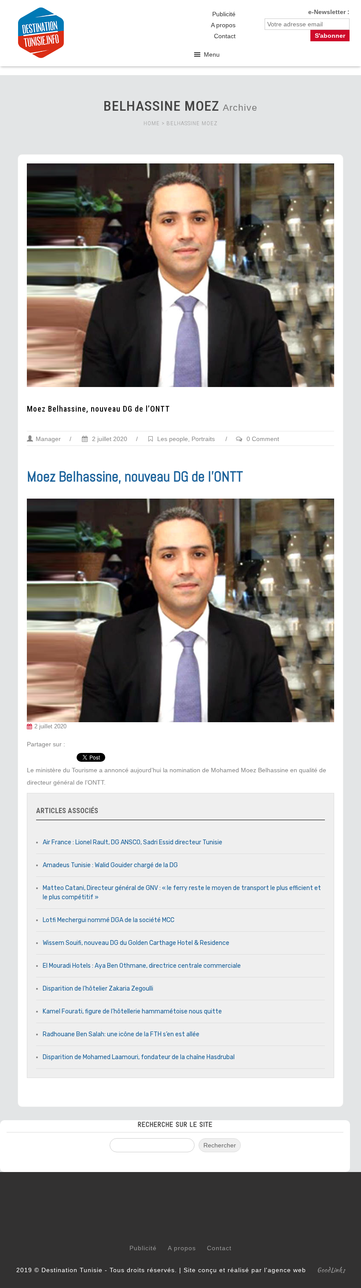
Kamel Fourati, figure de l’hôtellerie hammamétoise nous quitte (132, 1011)
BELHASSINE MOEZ (191, 123)
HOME (152, 123)
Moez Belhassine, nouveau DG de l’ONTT (98, 409)
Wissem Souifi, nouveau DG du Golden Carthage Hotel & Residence (136, 943)
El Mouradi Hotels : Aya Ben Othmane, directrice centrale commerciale (142, 966)
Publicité (224, 14)
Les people (172, 438)
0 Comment (263, 438)
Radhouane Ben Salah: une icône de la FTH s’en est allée (121, 1034)
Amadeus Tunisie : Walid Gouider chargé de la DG (110, 865)
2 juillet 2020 (108, 438)
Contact (225, 36)
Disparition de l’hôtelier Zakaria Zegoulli (98, 988)
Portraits (203, 438)
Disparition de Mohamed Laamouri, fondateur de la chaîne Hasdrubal (139, 1057)
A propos (223, 25)
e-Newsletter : (329, 11)
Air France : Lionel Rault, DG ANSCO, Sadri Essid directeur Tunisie (132, 842)
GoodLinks (331, 1270)
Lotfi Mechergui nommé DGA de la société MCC (108, 920)
